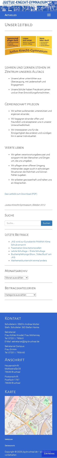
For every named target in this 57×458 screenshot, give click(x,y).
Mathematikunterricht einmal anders (29, 260)
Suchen (46, 223)
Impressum (9, 439)
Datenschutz (10, 446)
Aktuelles (10, 15)
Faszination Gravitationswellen (26, 248)
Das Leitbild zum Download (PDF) (21, 194)
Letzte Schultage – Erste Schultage (28, 251)
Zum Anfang (49, 453)
